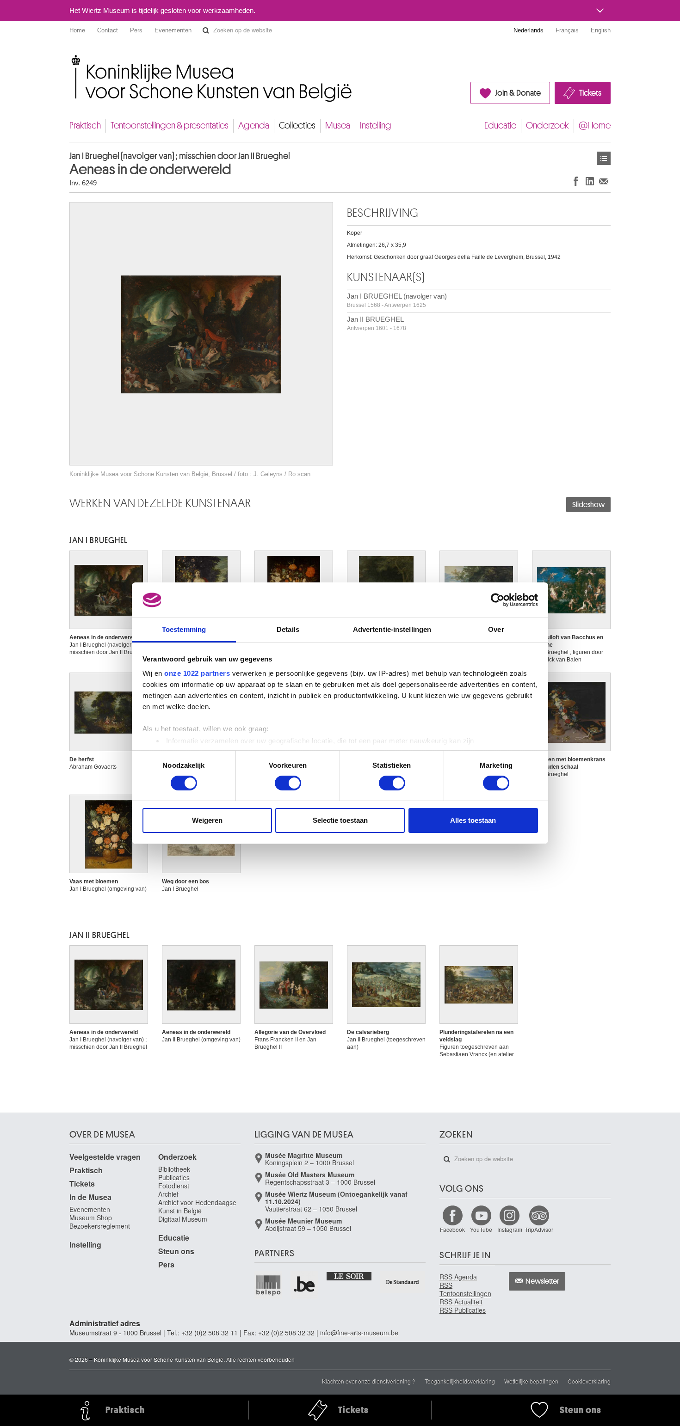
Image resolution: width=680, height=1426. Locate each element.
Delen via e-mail (604, 181)
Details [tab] (288, 629)
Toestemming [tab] (184, 629)
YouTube (481, 1229)
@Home (595, 125)
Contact (107, 30)
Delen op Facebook (576, 181)
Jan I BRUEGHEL (98, 540)
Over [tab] (496, 629)
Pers (136, 30)
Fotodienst (173, 1185)
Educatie (500, 125)
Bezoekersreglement (99, 1226)
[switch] (288, 783)
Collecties (297, 125)
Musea (337, 125)
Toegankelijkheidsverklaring (460, 1381)
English (601, 30)
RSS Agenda (458, 1277)
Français (567, 30)
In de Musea (90, 1197)
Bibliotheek (174, 1169)
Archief (168, 1194)
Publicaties (174, 1177)
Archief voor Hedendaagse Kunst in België (197, 1206)
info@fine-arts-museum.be (359, 1332)
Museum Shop (90, 1217)
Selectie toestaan (340, 820)
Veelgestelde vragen (105, 1156)
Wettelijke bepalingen (531, 1381)
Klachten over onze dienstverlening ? (368, 1381)
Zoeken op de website (206, 30)
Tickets (590, 93)
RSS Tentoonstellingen (465, 1289)
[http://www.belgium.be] (305, 1285)
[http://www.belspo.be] (268, 1285)
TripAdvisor (539, 1229)
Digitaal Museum (182, 1219)
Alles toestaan (473, 820)
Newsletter (542, 1281)
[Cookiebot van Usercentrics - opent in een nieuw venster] (497, 600)
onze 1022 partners (197, 673)
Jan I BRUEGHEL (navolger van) (397, 300)
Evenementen (173, 30)
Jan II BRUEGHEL (376, 323)
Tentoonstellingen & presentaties (170, 125)
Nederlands (528, 30)
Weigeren (207, 820)
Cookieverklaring (589, 1381)
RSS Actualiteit (460, 1301)
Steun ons (176, 1251)
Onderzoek (547, 125)
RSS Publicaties (462, 1310)
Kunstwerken (604, 158)
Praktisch (85, 125)
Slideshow (588, 504)
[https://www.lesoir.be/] (349, 1275)
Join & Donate (518, 93)
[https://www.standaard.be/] (403, 1282)
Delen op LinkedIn (590, 181)
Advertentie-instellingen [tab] (392, 629)
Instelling (375, 125)
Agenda (253, 125)
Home (77, 30)
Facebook (452, 1229)
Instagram (509, 1229)
